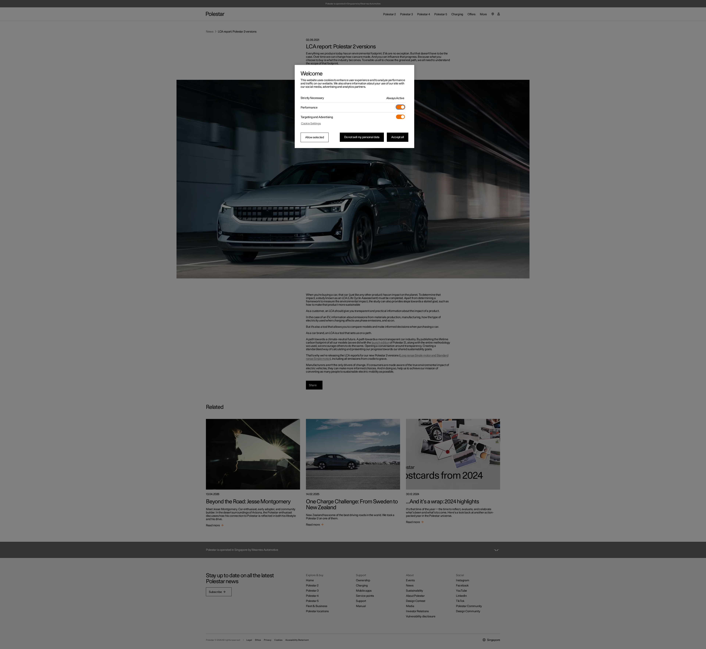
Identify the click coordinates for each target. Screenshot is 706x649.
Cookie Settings (311, 123)
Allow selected (314, 137)
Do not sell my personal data (361, 137)
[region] (354, 106)
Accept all (397, 137)
